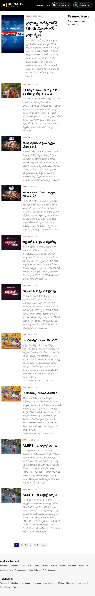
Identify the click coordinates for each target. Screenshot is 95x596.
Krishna (45, 566)
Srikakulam (83, 566)
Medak (61, 583)
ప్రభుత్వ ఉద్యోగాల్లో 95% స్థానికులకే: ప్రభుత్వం (41, 28)
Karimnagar (25, 583)
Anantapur (4, 566)
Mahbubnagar (50, 583)
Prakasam (72, 566)
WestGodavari (35, 570)
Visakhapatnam (6, 570)
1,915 (36, 545)
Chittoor (14, 566)
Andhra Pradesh (10, 561)
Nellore (63, 566)
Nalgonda (70, 583)
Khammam (37, 583)
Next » (44, 545)
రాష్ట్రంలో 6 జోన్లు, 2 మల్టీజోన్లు (39, 242)
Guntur (36, 566)
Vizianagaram (20, 570)
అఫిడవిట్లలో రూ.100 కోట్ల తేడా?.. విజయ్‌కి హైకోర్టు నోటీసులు (42, 92)
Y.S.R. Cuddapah (49, 570)
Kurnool (54, 566)
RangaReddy (5, 587)
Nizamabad (81, 583)
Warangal (16, 587)
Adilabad (3, 583)
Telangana (6, 578)
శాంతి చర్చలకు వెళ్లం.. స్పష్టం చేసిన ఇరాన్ (39, 145)
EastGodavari (26, 566)
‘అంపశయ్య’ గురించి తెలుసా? (40, 340)
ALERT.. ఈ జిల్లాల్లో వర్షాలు (40, 445)
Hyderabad (14, 583)
